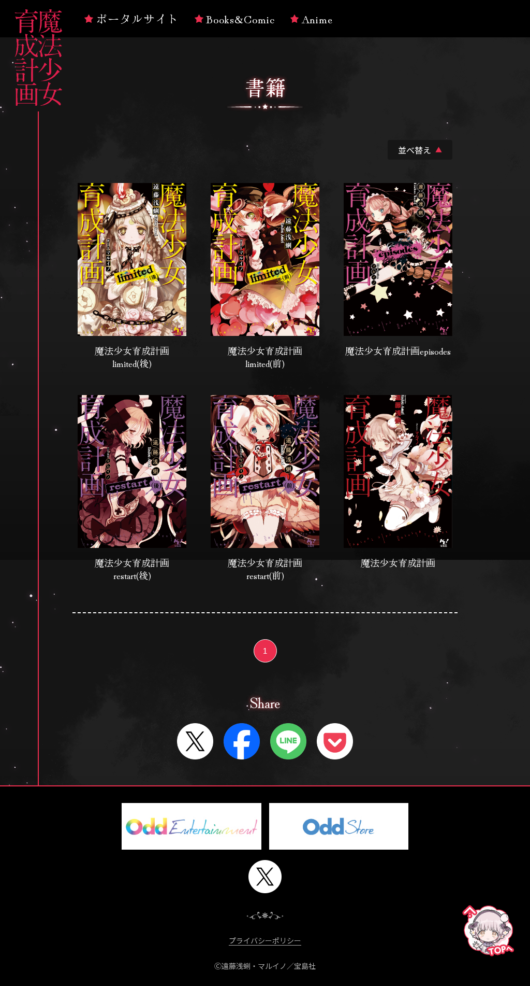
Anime (317, 18)
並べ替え (420, 150)
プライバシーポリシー (265, 940)
